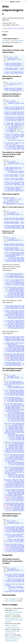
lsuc (14, 201)
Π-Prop (7, 65)
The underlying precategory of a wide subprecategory (12, 369)
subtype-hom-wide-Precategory (13, 88)
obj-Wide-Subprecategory (11, 221)
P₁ (5, 103)
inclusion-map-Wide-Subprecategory (14, 526)
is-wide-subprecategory (11, 174)
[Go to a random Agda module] (8, 1)
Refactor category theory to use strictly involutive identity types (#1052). (14, 620)
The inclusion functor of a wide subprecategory (11, 515)
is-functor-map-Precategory (13, 535)
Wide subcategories (11, 599)
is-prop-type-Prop (10, 120)
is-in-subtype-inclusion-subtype (15, 297)
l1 (5, 57)
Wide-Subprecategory (9, 197)
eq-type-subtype (10, 433)
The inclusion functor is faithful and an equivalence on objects (12, 561)
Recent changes (9, 604)
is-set (7, 392)
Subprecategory (11, 59)
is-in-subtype (9, 129)
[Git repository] (24, 1)
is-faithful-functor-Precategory (15, 575)
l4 (11, 57)
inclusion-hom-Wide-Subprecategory (14, 252)
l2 (7, 57)
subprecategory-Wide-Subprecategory (15, 354)
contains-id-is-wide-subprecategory (15, 182)
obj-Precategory (15, 65)
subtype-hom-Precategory (12, 338)
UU (21, 68)
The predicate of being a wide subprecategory (13, 51)
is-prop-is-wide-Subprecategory (13, 71)
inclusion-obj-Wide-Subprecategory (14, 225)
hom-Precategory (13, 126)
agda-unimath (16, 1)
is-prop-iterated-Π (11, 138)
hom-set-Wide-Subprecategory (13, 381)
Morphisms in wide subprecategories (8, 232)
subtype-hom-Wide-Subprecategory (14, 244)
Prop (6, 144)
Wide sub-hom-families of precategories (11, 77)
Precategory (10, 58)
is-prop (7, 118)
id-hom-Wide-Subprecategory (12, 397)
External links (9, 595)
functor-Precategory (11, 545)
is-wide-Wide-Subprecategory (13, 362)
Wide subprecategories (12, 10)
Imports (6, 31)
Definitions (7, 46)
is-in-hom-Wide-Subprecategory (13, 273)
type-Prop (23, 69)
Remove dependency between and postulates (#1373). (13, 612)
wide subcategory (10, 601)
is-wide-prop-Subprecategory (13, 63)
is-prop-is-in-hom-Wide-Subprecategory (16, 279)
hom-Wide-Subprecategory (11, 247)
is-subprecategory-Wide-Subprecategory (16, 343)
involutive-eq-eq (10, 452)
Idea (4, 34)
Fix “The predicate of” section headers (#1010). (13, 631)
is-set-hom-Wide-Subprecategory (13, 390)
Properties (7, 555)
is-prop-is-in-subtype (15, 140)
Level (15, 57)
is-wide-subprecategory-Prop (13, 167)
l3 (9, 57)
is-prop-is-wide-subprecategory (13, 178)
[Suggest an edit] (26, 1)
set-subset (8, 385)
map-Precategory (10, 528)
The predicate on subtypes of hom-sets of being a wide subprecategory (13, 154)
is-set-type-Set (10, 395)
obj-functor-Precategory (15, 586)
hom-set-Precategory (14, 386)
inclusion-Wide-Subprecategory (13, 544)
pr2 (5, 147)
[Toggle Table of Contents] (1, 1)
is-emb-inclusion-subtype (13, 581)
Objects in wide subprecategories (13, 207)
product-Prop (9, 169)
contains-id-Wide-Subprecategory (14, 310)
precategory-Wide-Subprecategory (14, 503)
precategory (5, 40)
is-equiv (8, 585)
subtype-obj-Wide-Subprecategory (14, 218)
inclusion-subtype (10, 261)
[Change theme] (4, 1)
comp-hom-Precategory (11, 411)
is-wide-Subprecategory (11, 68)
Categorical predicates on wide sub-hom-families (11, 95)
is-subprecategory (10, 344)
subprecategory (18, 40)
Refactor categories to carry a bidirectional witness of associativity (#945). (13, 639)
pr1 (5, 145)
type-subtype (9, 250)
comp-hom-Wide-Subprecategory (13, 403)
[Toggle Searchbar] (6, 1)
